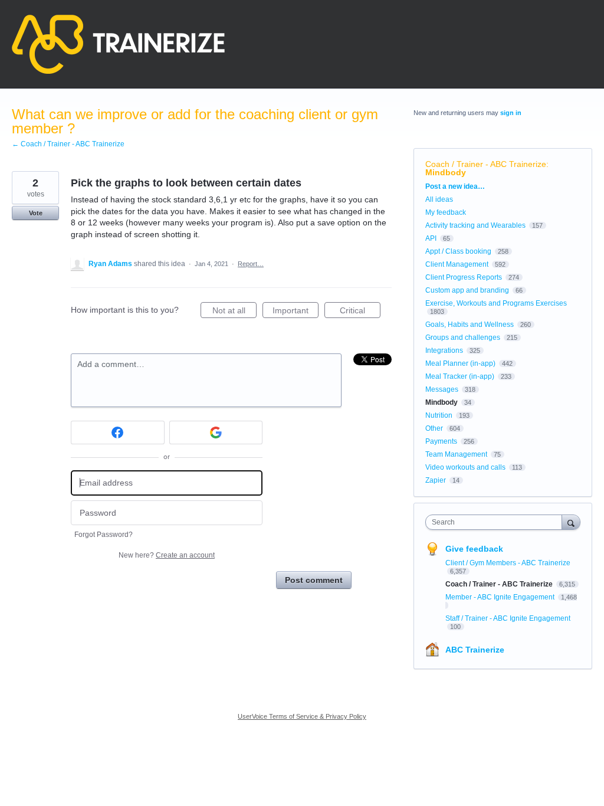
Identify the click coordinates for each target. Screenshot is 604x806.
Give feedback (474, 548)
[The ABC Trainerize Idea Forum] (118, 44)
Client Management (456, 264)
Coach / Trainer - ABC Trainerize (485, 164)
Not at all (234, 312)
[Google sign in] (216, 432)
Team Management (456, 454)
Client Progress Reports (463, 277)
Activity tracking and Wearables (475, 225)
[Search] (571, 522)
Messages (441, 389)
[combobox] (496, 522)
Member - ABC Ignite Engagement (500, 597)
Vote (35, 213)
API (430, 238)
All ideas (439, 199)
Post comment (314, 580)
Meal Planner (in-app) (460, 363)
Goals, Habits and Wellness (469, 324)
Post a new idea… (455, 186)
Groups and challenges (462, 337)
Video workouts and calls (465, 467)
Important (296, 312)
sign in (510, 112)
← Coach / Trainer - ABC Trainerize (68, 144)
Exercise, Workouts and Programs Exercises (496, 303)
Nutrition (438, 415)
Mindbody (445, 172)
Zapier (435, 480)
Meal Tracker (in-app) (459, 376)
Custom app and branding (467, 290)
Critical (360, 312)
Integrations (444, 350)
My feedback (445, 212)
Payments (441, 441)
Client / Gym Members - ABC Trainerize (507, 563)
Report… (251, 263)
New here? (167, 555)
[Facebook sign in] (118, 432)
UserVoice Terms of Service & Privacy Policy (302, 716)
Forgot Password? (103, 534)
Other (434, 428)
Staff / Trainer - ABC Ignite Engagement (507, 618)
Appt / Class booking (458, 251)
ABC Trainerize (474, 649)
